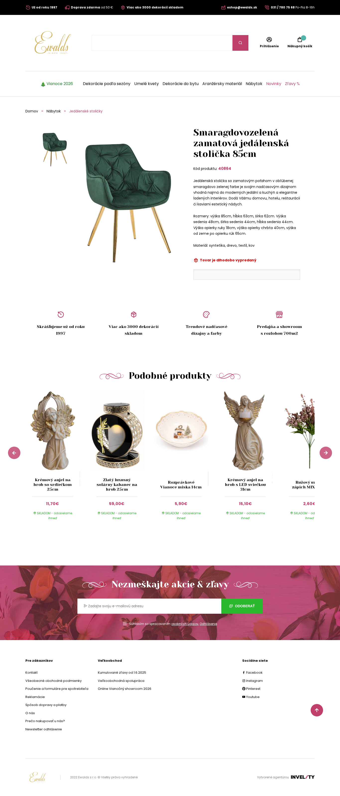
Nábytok (254, 84)
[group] (57, 459)
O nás (30, 713)
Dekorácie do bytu (181, 84)
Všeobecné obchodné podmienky (53, 680)
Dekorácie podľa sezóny (106, 84)
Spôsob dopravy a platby (45, 704)
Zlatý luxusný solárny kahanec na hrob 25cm (117, 484)
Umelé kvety (146, 84)
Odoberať (244, 606)
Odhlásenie (208, 624)
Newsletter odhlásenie (43, 729)
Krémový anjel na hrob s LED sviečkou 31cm (245, 484)
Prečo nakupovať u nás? (45, 721)
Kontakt (31, 672)
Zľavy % (292, 84)
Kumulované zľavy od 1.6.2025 (122, 672)
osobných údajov (184, 624)
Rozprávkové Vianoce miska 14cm (181, 484)
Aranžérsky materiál (222, 84)
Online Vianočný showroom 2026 (124, 688)
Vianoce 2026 (60, 84)
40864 (224, 168)
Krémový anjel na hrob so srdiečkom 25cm (52, 484)
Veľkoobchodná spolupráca (121, 680)
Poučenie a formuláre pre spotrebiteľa (56, 688)
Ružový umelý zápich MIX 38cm (309, 484)
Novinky (273, 84)
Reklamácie (35, 697)
